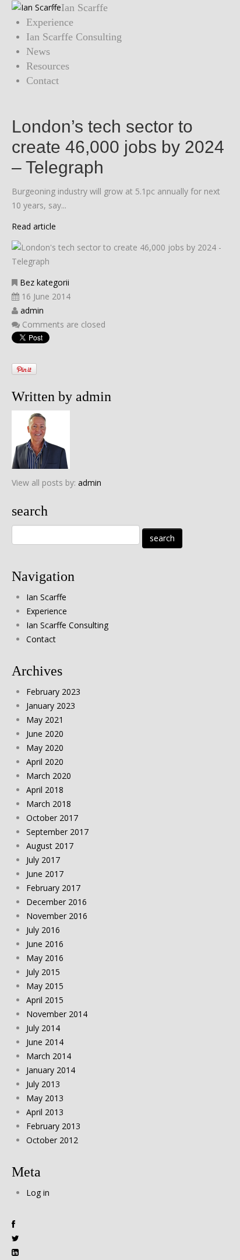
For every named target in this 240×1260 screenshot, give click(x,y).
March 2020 (48, 775)
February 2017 (53, 887)
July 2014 (43, 1027)
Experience (49, 22)
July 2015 (43, 971)
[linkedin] (15, 1252)
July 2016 (43, 929)
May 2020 (44, 747)
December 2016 (56, 901)
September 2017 (57, 831)
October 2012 (52, 1140)
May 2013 (44, 1098)
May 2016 (44, 957)
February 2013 (53, 1126)
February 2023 (53, 691)
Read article (34, 226)
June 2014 (44, 1041)
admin (32, 310)
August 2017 (49, 845)
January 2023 (50, 705)
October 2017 (52, 817)
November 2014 (56, 1013)
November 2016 (56, 915)
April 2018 (44, 789)
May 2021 (44, 719)
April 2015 (44, 999)
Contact (42, 80)
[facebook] (13, 1224)
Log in (38, 1192)
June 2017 (44, 873)
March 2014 (48, 1055)
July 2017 (43, 859)
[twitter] (15, 1238)
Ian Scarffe (84, 7)
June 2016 (44, 943)
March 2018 (48, 803)
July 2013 (43, 1084)
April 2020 (44, 761)
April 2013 (44, 1112)
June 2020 (44, 733)
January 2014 (50, 1069)
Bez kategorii (44, 282)
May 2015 (44, 985)
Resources (47, 66)
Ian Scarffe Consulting (74, 37)
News (38, 51)
